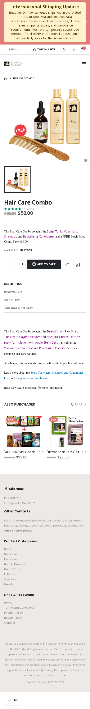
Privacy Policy (13, 613)
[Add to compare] (78, 264)
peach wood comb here (34, 378)
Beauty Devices (14, 564)
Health (8, 584)
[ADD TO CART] (36, 422)
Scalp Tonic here (40, 372)
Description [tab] (13, 284)
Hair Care (10, 559)
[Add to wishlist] (67, 264)
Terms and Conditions (19, 608)
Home (5, 78)
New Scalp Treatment (24, 388)
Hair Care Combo (28, 202)
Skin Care (10, 554)
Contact (9, 623)
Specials (10, 579)
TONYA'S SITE (45, 49)
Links (12, 49)
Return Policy (13, 618)
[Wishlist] (73, 49)
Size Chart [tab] (12, 300)
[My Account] (64, 49)
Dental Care (12, 569)
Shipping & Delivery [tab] (18, 308)
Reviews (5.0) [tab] (13, 292)
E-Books (9, 574)
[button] (13, 209)
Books (8, 549)
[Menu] (84, 64)
